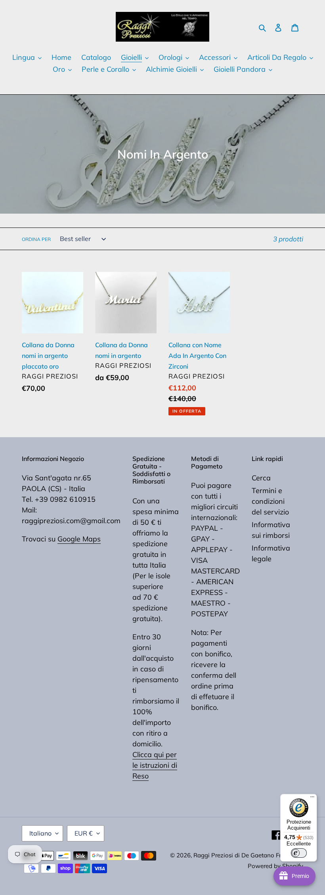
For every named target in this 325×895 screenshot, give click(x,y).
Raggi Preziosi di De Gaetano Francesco (248, 855)
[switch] (299, 853)
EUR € (84, 833)
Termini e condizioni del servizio (270, 501)
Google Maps (79, 538)
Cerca (261, 477)
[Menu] (312, 798)
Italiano (40, 833)
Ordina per (36, 239)
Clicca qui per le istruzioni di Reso (154, 765)
